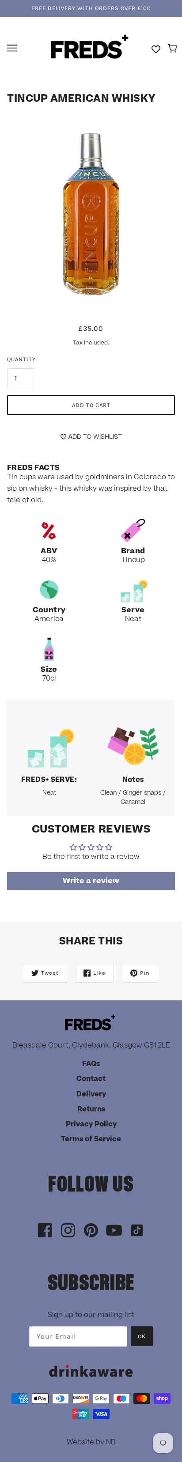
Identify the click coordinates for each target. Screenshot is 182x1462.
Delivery (91, 1094)
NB (111, 1442)
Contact (91, 1079)
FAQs (91, 1064)
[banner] (90, 47)
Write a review (91, 881)
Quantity (21, 359)
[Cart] (174, 49)
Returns (91, 1109)
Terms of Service (91, 1139)
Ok (142, 1336)
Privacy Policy (91, 1124)
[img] (45, 1231)
